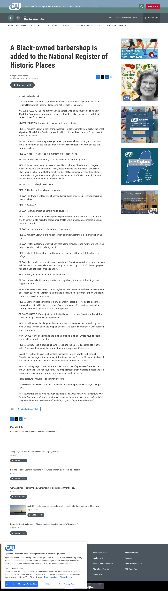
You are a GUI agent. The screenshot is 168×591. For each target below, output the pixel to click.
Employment (98, 558)
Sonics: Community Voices (103, 564)
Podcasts (128, 558)
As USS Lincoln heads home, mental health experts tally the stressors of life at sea (63, 506)
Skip (48, 584)
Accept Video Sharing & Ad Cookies (21, 584)
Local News (51, 26)
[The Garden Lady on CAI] (139, 82)
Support (67, 26)
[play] (11, 17)
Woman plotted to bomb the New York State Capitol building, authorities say (42, 488)
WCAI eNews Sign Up (101, 569)
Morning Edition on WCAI (28, 409)
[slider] (22, 17)
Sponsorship (83, 26)
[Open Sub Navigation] (28, 26)
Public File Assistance (133, 564)
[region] (44, 565)
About (98, 26)
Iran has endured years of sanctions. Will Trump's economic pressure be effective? (45, 470)
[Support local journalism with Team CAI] (139, 49)
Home (10, 26)
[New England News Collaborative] (139, 166)
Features (36, 26)
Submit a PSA (98, 575)
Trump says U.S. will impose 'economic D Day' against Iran (35, 451)
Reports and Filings (100, 552)
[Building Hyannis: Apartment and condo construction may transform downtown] (139, 202)
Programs (21, 26)
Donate (154, 6)
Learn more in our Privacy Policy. (58, 577)
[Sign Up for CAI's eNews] (139, 124)
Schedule (111, 26)
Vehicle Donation (131, 552)
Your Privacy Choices (68, 584)
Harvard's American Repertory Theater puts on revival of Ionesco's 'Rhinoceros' (44, 524)
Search (122, 26)
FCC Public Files (131, 569)
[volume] (18, 18)
